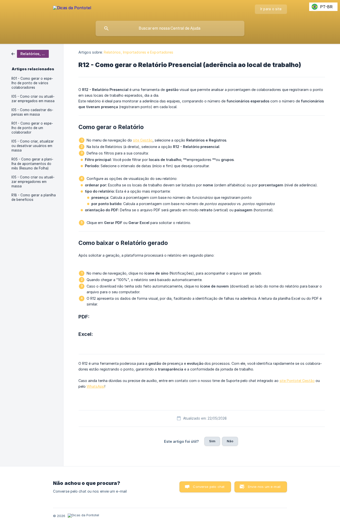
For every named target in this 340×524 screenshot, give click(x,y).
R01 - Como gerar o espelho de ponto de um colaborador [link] (32, 127)
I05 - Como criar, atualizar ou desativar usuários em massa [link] (32, 145)
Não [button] (230, 441)
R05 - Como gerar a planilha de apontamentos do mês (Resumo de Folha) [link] (32, 163)
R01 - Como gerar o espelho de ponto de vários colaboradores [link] (32, 82)
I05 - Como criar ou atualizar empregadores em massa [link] (33, 181)
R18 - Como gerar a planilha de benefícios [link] (33, 197)
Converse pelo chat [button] (209, 487)
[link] (30, 53)
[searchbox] (170, 28)
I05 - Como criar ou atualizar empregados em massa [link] (33, 98)
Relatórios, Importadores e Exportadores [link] (138, 52)
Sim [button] (212, 441)
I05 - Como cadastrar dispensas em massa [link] (32, 112)
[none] (72, 8)
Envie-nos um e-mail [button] (264, 487)
